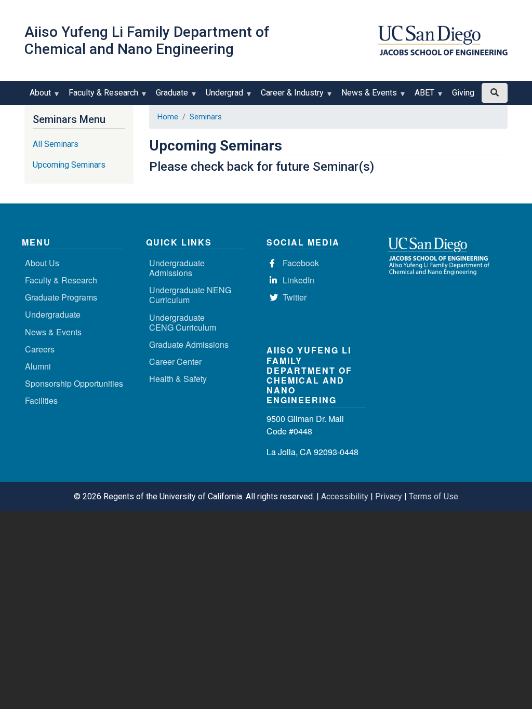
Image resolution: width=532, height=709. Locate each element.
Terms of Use (433, 496)
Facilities (41, 400)
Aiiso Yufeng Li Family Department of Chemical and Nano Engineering (147, 40)
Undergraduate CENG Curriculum (182, 322)
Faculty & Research (100, 96)
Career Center (175, 361)
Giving (463, 93)
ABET (421, 96)
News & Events (366, 96)
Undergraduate (53, 314)
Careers (40, 349)
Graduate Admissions (189, 344)
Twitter (295, 297)
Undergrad (222, 96)
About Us (42, 263)
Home (167, 116)
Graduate (169, 96)
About (37, 96)
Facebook (301, 263)
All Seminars (55, 144)
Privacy (388, 496)
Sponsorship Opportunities (74, 383)
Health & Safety (178, 379)
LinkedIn (298, 280)
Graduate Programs (61, 297)
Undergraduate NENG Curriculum (190, 295)
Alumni (38, 366)
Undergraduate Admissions (177, 268)
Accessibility (344, 496)
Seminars (206, 116)
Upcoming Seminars (69, 165)
